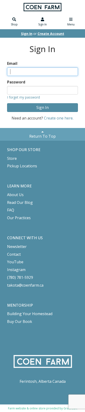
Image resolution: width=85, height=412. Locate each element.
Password (16, 82)
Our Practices (19, 217)
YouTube (15, 261)
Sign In (42, 24)
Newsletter (17, 246)
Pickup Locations (22, 166)
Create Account (51, 33)
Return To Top (42, 136)
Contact (14, 254)
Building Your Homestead (29, 313)
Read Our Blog (20, 202)
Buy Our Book (19, 321)
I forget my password (23, 97)
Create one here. (58, 118)
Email (12, 63)
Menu (71, 24)
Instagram (16, 269)
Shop (14, 24)
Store (12, 158)
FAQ (10, 210)
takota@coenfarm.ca (25, 285)
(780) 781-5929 (20, 277)
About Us (15, 194)
